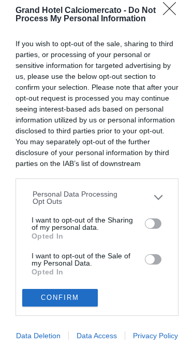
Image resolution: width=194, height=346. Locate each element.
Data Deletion (38, 335)
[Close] (173, 12)
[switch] (153, 223)
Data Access (97, 335)
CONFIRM (60, 297)
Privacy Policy (155, 335)
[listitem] (97, 197)
